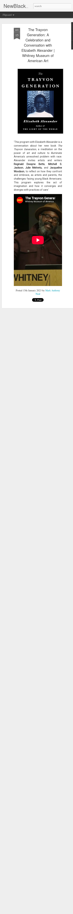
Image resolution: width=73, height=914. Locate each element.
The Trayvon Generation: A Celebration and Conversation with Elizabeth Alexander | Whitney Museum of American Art (38, 45)
